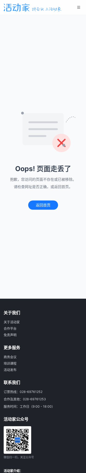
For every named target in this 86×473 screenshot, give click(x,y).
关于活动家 (12, 322)
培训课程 (10, 363)
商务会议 (10, 357)
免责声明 (10, 335)
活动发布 (10, 370)
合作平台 (10, 328)
